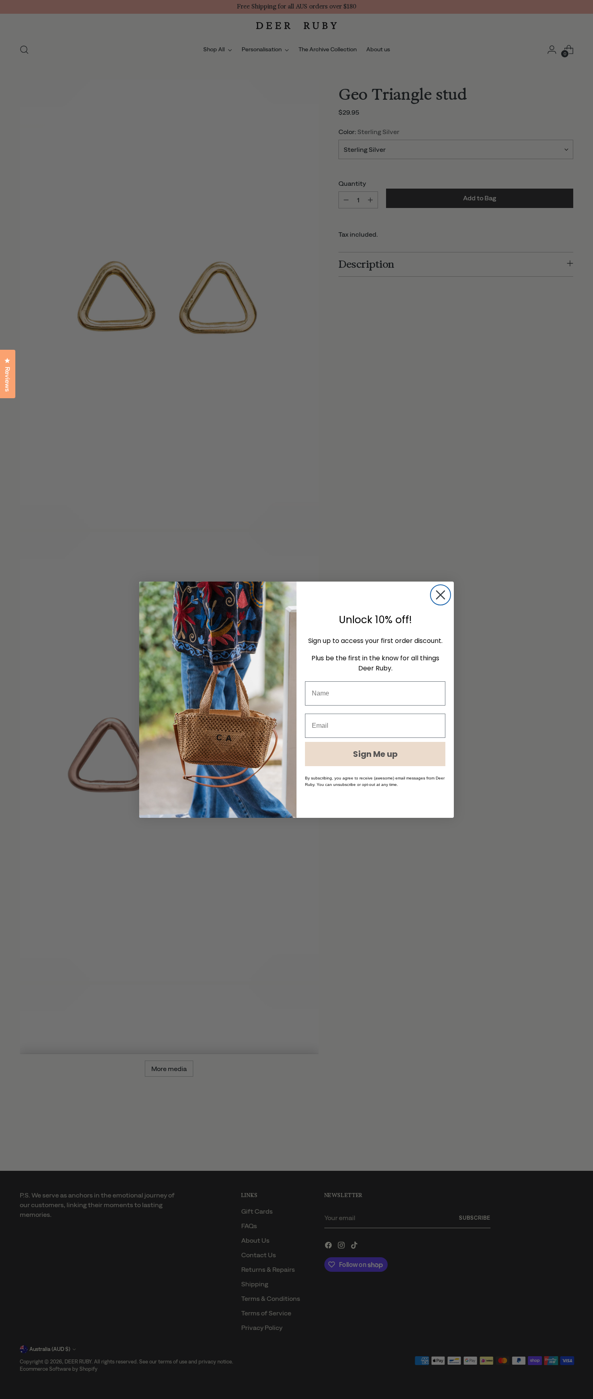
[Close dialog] (440, 595)
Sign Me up (375, 754)
